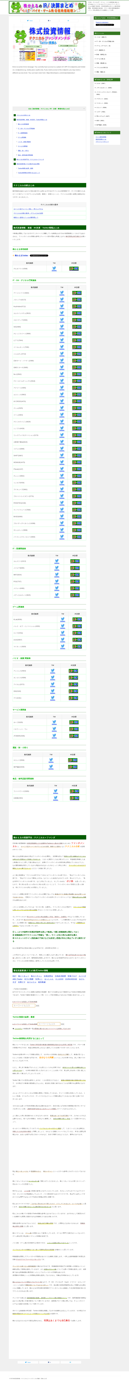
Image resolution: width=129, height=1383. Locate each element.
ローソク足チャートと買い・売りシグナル (28, 209)
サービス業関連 (23, 146)
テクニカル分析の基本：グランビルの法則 (28, 213)
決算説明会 (48, 976)
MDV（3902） (100, 120)
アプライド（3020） (102, 99)
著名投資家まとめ (101, 139)
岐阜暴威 (42, 982)
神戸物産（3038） (101, 125)
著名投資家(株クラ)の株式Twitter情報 (28, 164)
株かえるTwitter (21, 255)
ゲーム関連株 (22, 137)
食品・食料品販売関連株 (25, 155)
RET (14, 976)
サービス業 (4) (100, 59)
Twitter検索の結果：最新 (25, 168)
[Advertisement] (49, 87)
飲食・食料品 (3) (101, 54)
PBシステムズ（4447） (103, 116)
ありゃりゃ (31, 982)
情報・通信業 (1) (101, 63)
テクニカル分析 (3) (102, 67)
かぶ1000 (59, 979)
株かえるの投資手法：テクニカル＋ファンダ (30, 159)
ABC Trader (17, 979)
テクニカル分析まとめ (23, 115)
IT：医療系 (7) (100, 50)
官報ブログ (72, 976)
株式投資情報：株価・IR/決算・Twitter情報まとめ (32, 119)
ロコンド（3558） (101, 107)
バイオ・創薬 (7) (101, 37)
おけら (81, 979)
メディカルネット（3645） (104, 87)
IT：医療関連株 (22, 133)
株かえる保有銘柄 (23, 124)
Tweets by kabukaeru (102, 22)
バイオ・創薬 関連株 (24, 142)
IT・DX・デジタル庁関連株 (26, 128)
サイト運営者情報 (101, 137)
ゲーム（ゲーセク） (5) (103, 45)
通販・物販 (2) (100, 72)
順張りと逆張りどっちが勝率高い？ (26, 217)
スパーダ (82, 976)
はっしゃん (49, 979)
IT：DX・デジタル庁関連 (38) (105, 41)
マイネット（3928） (102, 103)
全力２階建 (28, 979)
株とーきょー (23, 976)
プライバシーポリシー (102, 141)
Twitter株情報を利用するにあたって (29, 172)
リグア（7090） (101, 112)
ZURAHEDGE (71, 979)
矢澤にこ (39, 979)
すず (14, 982)
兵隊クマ (21, 982)
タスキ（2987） (101, 83)
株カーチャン (36, 976)
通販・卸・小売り (23, 150)
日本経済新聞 (60, 976)
